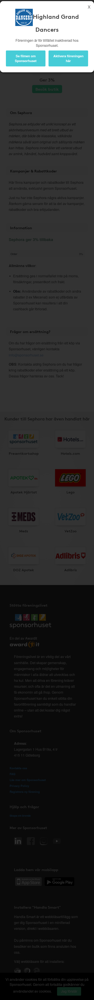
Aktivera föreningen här (68, 58)
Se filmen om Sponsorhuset (26, 58)
